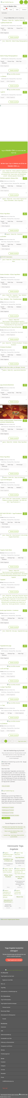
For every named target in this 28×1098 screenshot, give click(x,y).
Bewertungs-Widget (5, 1011)
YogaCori (2, 92)
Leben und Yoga (4, 668)
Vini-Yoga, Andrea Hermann (20, 877)
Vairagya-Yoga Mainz (5, 687)
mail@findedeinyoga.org (8, 1081)
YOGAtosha (3, 76)
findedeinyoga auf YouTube (7, 812)
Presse (2, 1077)
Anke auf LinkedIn (6, 786)
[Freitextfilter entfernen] (21, 2)
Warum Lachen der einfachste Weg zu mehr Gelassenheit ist (14, 832)
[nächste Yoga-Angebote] (12, 741)
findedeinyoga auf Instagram (8, 807)
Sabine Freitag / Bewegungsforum (9, 55)
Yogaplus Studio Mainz (6, 550)
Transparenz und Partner (6, 1046)
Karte (10, 9)
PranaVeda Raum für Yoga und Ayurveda (10, 327)
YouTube (3, 1069)
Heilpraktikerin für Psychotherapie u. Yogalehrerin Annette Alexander (8, 901)
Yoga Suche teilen (22, 741)
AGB (2, 1030)
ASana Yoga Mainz (5, 213)
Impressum (3, 1027)
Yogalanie (2, 579)
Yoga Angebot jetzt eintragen (14, 960)
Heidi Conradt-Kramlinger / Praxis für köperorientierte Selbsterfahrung (11, 421)
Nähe (17, 9)
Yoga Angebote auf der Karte (7, 976)
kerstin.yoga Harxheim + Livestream (9, 610)
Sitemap (3, 1050)
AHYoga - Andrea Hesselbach (8, 875)
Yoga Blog (3, 987)
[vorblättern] (24, 20)
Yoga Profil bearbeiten (6, 999)
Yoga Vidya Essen (19, 857)
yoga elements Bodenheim (7, 385)
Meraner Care (20, 896)
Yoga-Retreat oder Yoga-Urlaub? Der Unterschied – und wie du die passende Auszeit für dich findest (13, 827)
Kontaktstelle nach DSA (6, 1038)
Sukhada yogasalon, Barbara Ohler (9, 178)
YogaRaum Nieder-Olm (6, 22)
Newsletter (3, 1073)
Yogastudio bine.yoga (5, 645)
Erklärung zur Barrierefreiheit (7, 1042)
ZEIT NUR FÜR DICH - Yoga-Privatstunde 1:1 (11, 514)
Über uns (3, 983)
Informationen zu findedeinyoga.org (9, 991)
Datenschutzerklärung (6, 1034)
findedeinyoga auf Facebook (8, 810)
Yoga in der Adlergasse (6, 479)
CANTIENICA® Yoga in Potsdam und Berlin (8, 860)
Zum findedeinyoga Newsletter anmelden (10, 815)
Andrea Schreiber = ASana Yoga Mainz (10, 274)
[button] (2, 741)
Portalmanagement (5, 1053)
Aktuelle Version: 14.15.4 (5, 1096)
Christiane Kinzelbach (5, 347)
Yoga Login (5, 1088)
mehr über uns (6, 818)
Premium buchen (6, 1007)
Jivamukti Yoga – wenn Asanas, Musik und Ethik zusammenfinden (14, 836)
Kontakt (4, 1018)
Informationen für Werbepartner (8, 1015)
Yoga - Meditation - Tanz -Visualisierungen (11, 299)
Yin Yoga (2, 705)
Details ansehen (14, 37)
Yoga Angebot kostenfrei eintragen (9, 1003)
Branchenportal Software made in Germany (9, 1094)
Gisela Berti (3, 236)
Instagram (3, 1065)
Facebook (3, 1062)
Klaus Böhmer (3, 723)
